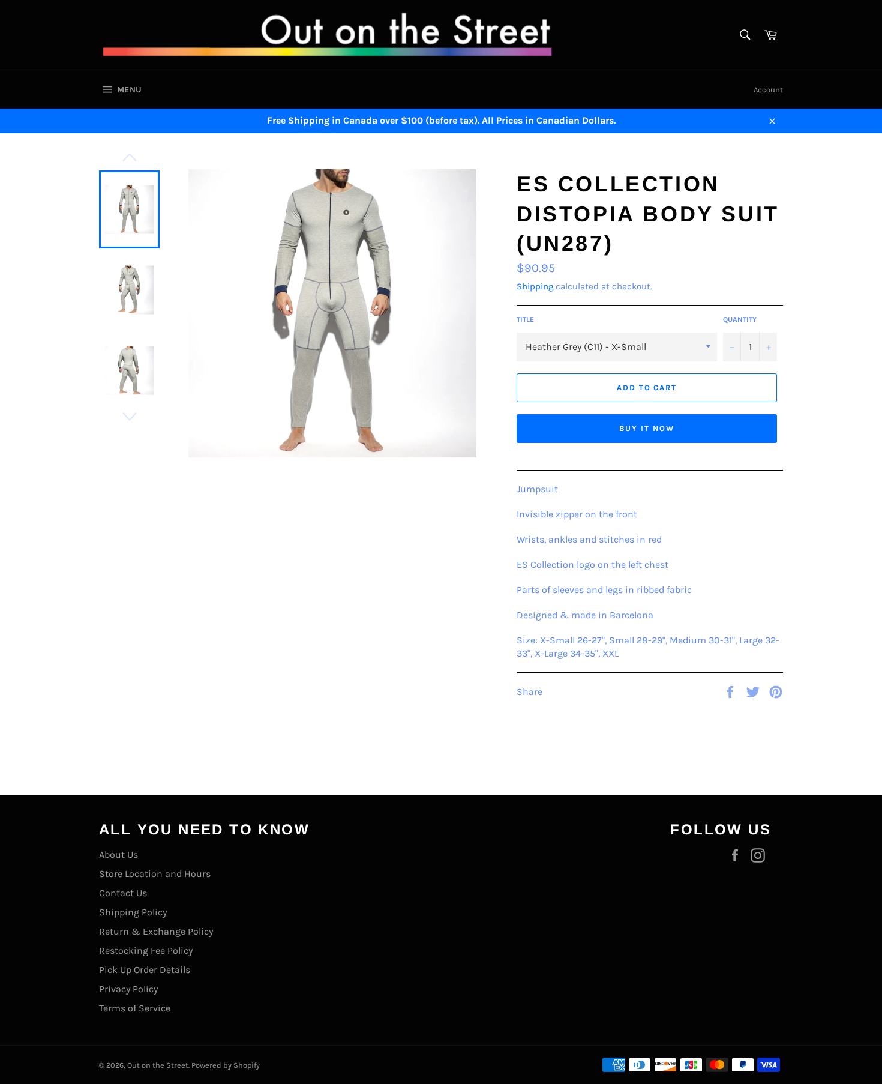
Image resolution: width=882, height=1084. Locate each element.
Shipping (535, 286)
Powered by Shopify (225, 1065)
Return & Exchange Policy (156, 931)
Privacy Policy (128, 989)
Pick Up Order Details (144, 969)
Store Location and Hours (155, 873)
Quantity (740, 319)
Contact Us (123, 893)
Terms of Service (134, 1008)
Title (525, 319)
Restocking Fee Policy (146, 950)
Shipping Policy (133, 912)
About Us (118, 854)
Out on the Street (157, 1065)
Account (768, 89)
